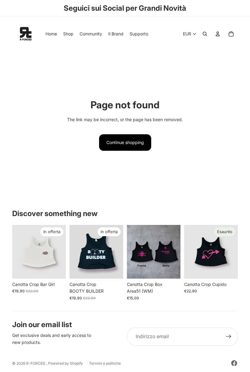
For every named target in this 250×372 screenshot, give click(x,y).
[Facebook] (234, 363)
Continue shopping (125, 142)
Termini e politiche (105, 363)
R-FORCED (36, 363)
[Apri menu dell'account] (217, 34)
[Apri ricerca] (205, 34)
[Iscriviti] (228, 336)
